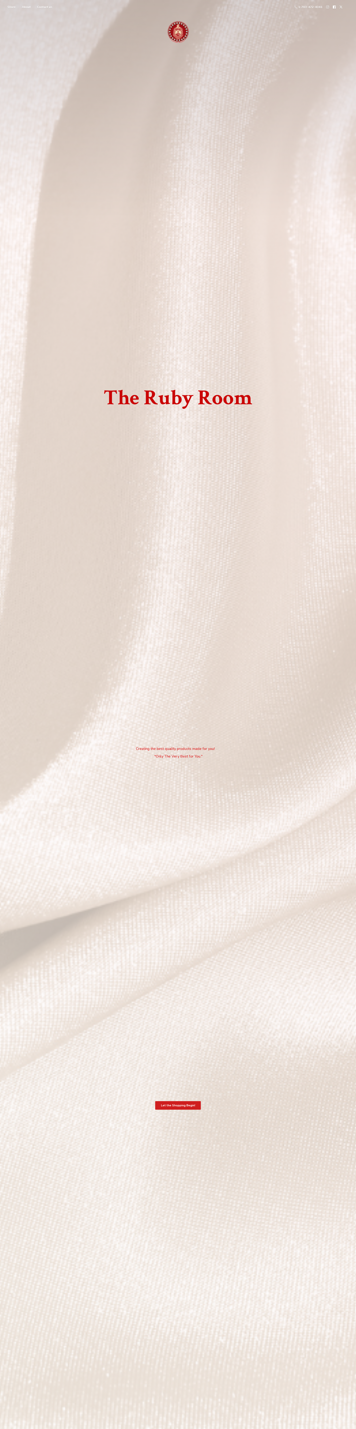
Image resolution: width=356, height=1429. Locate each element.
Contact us (44, 7)
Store (11, 7)
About (26, 7)
